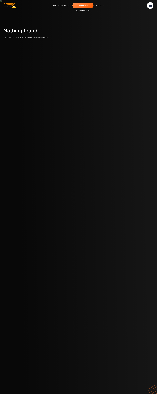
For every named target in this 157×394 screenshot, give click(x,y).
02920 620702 (84, 11)
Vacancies (100, 5)
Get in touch (83, 5)
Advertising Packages (61, 5)
